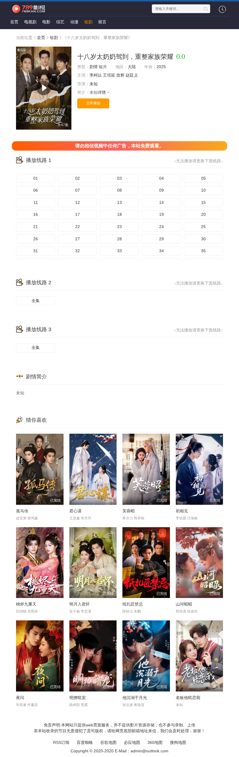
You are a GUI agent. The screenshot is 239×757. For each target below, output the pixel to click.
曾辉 (120, 75)
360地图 (155, 742)
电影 (46, 22)
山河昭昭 (184, 604)
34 (161, 250)
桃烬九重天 (26, 604)
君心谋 (75, 511)
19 (161, 214)
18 (119, 214)
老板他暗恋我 (188, 697)
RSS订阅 (61, 742)
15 (203, 202)
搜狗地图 (178, 742)
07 (77, 190)
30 (203, 239)
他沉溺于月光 (134, 697)
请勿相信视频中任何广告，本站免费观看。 (119, 145)
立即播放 (93, 103)
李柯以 (95, 75)
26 (35, 239)
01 (35, 178)
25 (203, 226)
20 (203, 214)
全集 (35, 300)
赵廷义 (132, 75)
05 (203, 178)
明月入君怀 (79, 604)
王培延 (109, 75)
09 (161, 190)
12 (77, 202)
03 (119, 178)
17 (77, 214)
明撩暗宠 (77, 697)
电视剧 (30, 22)
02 (77, 178)
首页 (14, 22)
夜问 (20, 697)
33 (119, 250)
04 (161, 178)
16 (35, 214)
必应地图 (132, 742)
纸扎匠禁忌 (132, 604)
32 (77, 250)
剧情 (93, 66)
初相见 (182, 511)
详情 (102, 92)
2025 (161, 66)
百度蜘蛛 (85, 742)
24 (161, 226)
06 (35, 190)
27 (77, 239)
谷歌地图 (108, 742)
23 (119, 226)
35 (203, 250)
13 (119, 202)
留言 (102, 22)
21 (35, 226)
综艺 (60, 22)
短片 (103, 66)
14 (161, 202)
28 (119, 239)
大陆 (132, 66)
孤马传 (22, 511)
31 (35, 250)
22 (77, 226)
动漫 (74, 22)
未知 (93, 84)
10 (203, 190)
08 (119, 190)
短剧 (88, 22)
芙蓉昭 (128, 511)
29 (161, 239)
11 (36, 202)
